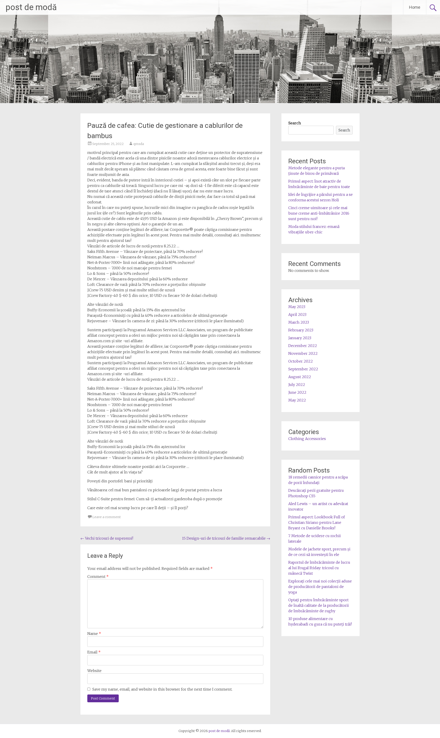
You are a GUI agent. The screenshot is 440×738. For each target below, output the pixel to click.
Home (414, 7)
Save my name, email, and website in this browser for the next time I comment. (162, 689)
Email (94, 652)
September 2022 (303, 369)
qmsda (138, 144)
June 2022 (297, 392)
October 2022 (300, 361)
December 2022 (302, 345)
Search (294, 123)
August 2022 (299, 376)
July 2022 (296, 384)
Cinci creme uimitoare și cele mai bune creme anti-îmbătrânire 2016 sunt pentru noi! (318, 213)
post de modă (31, 7)
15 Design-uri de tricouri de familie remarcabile (226, 538)
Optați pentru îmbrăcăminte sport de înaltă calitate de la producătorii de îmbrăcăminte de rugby (318, 605)
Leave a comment (106, 517)
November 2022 (303, 353)
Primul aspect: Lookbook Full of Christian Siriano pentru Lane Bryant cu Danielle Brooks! (316, 522)
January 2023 (299, 338)
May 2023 (296, 306)
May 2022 (297, 400)
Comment (98, 576)
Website (94, 670)
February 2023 (300, 330)
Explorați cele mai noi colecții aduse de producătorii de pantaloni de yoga (320, 586)
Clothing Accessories (307, 438)
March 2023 (298, 322)
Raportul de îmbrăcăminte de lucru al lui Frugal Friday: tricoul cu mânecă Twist (319, 568)
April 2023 (297, 314)
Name (94, 633)
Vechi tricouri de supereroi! (106, 538)
